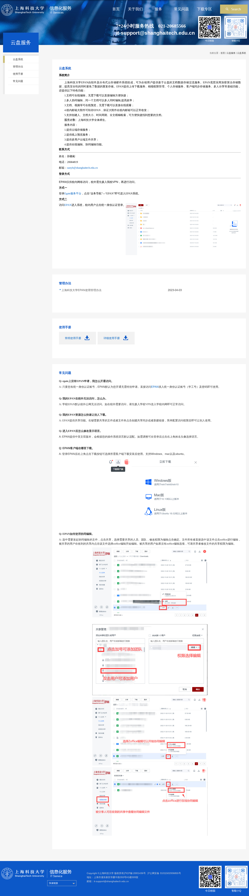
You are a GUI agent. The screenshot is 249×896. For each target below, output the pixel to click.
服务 (158, 9)
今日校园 (209, 40)
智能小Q (236, 40)
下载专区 (204, 9)
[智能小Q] (236, 867)
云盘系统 (241, 53)
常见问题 (181, 9)
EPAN (155, 386)
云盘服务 (231, 53)
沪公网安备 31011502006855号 (164, 873)
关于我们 (135, 9)
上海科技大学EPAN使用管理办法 (81, 290)
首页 (116, 9)
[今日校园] (210, 867)
